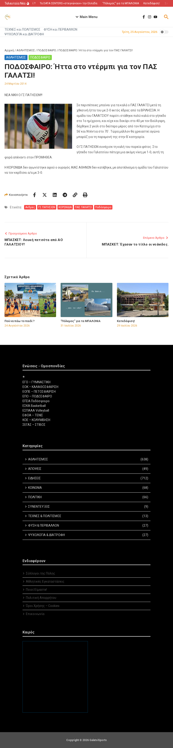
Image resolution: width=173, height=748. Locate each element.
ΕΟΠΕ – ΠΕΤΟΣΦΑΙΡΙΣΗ (39, 391)
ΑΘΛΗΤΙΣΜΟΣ (25, 50)
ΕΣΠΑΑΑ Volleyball (36, 410)
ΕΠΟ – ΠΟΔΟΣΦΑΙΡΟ (37, 396)
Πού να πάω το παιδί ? (19, 321)
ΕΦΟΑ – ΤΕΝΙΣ (33, 415)
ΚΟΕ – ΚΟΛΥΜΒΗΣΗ (36, 420)
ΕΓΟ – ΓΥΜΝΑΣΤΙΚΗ (36, 382)
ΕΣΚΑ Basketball (34, 406)
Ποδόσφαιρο (103, 207)
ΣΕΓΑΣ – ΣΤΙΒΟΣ (34, 424)
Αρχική (9, 50)
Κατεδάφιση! (126, 321)
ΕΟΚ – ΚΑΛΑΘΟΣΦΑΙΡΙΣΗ (40, 387)
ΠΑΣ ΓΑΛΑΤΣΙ (83, 207)
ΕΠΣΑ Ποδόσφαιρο (36, 401)
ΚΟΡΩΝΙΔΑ (65, 207)
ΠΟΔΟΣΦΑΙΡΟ (46, 50)
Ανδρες (30, 207)
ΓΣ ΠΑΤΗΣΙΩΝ (46, 207)
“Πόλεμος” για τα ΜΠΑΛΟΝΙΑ (80, 321)
